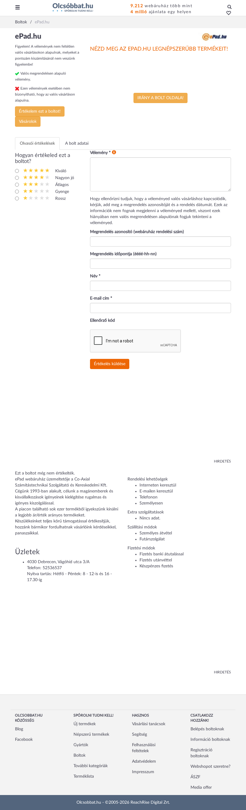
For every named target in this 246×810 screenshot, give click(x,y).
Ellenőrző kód (102, 320)
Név (95, 276)
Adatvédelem (144, 761)
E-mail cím (101, 298)
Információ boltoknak (210, 740)
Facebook (24, 740)
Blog (19, 729)
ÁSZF (195, 777)
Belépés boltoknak (207, 729)
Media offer (201, 787)
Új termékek (85, 724)
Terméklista (84, 776)
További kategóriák (91, 766)
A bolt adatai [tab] (76, 143)
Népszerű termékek (91, 734)
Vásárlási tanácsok (148, 724)
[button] (227, 13)
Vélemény (100, 153)
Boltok (80, 755)
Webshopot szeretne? (210, 766)
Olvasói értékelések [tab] (37, 143)
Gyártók (81, 745)
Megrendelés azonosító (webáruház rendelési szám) (137, 232)
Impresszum (143, 772)
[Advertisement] (123, 417)
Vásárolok (28, 122)
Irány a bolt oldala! (160, 98)
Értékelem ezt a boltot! (40, 111)
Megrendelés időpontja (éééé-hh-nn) (123, 254)
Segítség (139, 734)
